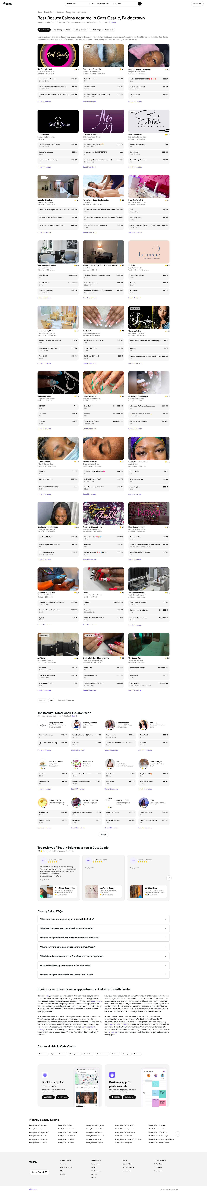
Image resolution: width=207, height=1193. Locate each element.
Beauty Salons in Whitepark (95, 1129)
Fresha (46, 996)
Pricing (93, 1167)
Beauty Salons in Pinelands (95, 1136)
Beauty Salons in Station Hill (38, 1139)
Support (94, 1174)
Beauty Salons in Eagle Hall (95, 1125)
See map (112, 22)
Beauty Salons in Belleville (66, 1136)
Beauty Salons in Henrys (94, 1139)
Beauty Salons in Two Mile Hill (67, 1132)
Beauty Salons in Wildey (66, 1142)
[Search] (139, 3)
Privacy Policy (127, 1164)
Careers (63, 1164)
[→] (169, 878)
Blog (61, 1171)
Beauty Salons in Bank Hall (66, 1129)
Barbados (60, 12)
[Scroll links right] (177, 1134)
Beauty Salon (49, 12)
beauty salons (96, 1001)
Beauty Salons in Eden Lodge (158, 1136)
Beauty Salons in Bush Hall (38, 1142)
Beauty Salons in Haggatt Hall (39, 1132)
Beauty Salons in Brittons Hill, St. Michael (128, 1139)
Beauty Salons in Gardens (37, 1125)
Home (40, 12)
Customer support (66, 1167)
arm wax (85, 1027)
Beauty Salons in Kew (65, 1125)
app (159, 1009)
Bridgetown (70, 12)
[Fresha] (7, 3)
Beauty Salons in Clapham (95, 1142)
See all (103, 834)
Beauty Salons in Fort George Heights (161, 1139)
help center (112, 1032)
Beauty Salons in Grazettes (95, 1132)
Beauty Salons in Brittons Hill (124, 1125)
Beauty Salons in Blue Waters (158, 1129)
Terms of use (126, 1171)
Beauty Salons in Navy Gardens (159, 1142)
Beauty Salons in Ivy (35, 1129)
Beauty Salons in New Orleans (125, 1132)
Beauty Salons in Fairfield (66, 1139)
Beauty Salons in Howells (37, 1136)
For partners (95, 1164)
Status (93, 1178)
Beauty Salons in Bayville (157, 1125)
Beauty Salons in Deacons (123, 1136)
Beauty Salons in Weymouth (124, 1129)
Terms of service (128, 1167)
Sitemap (63, 1174)
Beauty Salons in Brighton (123, 1142)
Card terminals (96, 1171)
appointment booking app (120, 1024)
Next (51, 700)
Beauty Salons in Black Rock (158, 1132)
